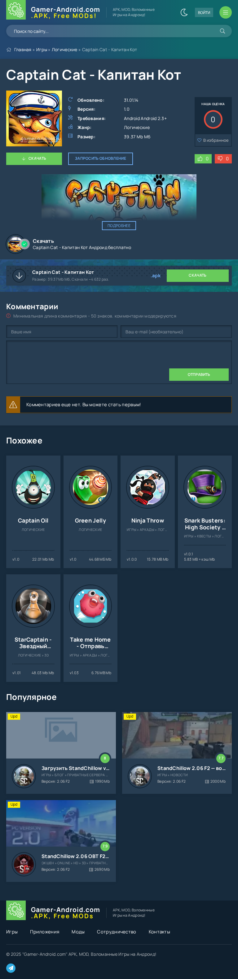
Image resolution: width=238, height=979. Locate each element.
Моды (78, 931)
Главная (23, 49)
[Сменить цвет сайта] (184, 12)
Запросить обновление (100, 158)
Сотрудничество (116, 931)
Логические (64, 49)
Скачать (37, 158)
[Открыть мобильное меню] (225, 12)
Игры (41, 49)
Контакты (159, 931)
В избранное (216, 140)
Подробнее (119, 225)
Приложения (44, 931)
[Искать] (222, 31)
